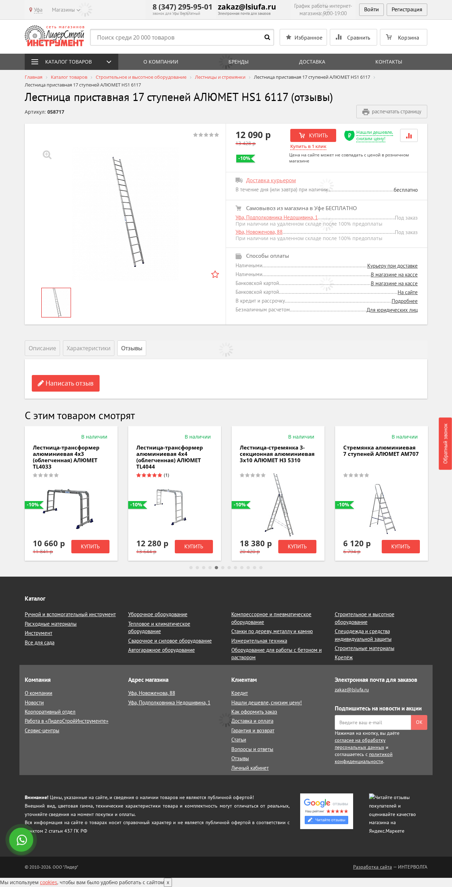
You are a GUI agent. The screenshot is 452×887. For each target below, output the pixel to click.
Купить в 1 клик (308, 146)
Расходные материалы (51, 623)
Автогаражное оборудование (161, 650)
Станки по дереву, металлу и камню (272, 631)
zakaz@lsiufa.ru (247, 7)
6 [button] (223, 567)
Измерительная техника (259, 640)
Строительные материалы (364, 648)
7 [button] (229, 567)
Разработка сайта (372, 867)
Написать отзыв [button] (69, 383)
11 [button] (254, 567)
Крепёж (344, 657)
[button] (409, 135)
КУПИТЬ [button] (318, 135)
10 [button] (248, 567)
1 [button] (191, 567)
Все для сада (39, 642)
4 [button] (210, 567)
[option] (125, 214)
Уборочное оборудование (158, 614)
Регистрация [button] (407, 9)
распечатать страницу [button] (396, 111)
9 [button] (242, 567)
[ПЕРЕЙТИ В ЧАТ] (22, 840)
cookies (48, 882)
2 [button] (197, 567)
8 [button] (235, 567)
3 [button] (204, 567)
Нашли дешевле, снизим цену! (374, 135)
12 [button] (261, 567)
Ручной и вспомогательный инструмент (70, 614)
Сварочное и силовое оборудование (170, 640)
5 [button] (216, 567)
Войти (371, 9)
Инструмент (38, 633)
